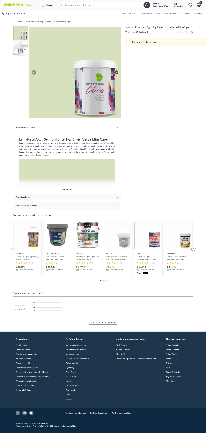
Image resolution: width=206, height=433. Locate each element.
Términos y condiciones (75, 413)
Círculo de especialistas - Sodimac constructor (136, 358)
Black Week (71, 376)
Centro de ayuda (23, 349)
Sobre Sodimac (172, 349)
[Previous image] (34, 72)
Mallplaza (170, 381)
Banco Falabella (173, 372)
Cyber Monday (72, 363)
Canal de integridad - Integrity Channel (32, 372)
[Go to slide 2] (103, 280)
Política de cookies (98, 413)
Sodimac (169, 358)
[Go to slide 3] (105, 280)
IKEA (168, 367)
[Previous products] (13, 249)
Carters (69, 399)
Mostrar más (67, 189)
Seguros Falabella (173, 376)
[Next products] (193, 249)
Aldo (68, 394)
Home (21, 21)
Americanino (71, 390)
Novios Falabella (123, 349)
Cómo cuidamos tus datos (27, 381)
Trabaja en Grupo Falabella (77, 358)
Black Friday (71, 372)
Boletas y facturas (23, 358)
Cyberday (70, 367)
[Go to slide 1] (100, 280)
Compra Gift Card (23, 390)
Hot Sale (69, 381)
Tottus (169, 363)
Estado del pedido (23, 363)
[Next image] (116, 72)
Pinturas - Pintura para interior (39, 21)
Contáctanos (21, 345)
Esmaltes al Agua (63, 21)
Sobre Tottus (171, 354)
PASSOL (129, 27)
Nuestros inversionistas (76, 349)
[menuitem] (170, 13)
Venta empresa (72, 354)
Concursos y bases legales (27, 367)
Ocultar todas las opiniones (103, 322)
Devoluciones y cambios (26, 354)
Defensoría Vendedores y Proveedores (32, 376)
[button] (106, 5)
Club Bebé (120, 354)
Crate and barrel (73, 385)
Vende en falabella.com (76, 345)
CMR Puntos (121, 345)
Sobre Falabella (172, 345)
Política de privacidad (121, 413)
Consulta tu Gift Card (25, 385)
